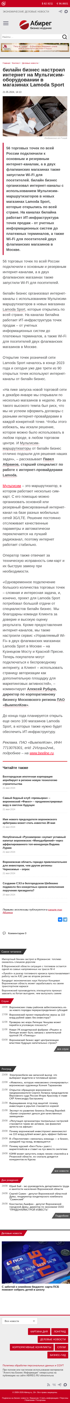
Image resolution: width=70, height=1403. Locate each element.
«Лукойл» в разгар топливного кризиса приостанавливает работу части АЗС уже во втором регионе (36, 975)
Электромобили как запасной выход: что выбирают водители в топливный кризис (33, 1076)
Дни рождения (9, 1180)
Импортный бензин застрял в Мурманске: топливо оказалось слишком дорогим (31, 960)
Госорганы (41, 1400)
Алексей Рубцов (41, 689)
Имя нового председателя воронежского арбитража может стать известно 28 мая (30, 821)
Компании (29, 1400)
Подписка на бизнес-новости (15, 1398)
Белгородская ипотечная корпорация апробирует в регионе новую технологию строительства (30, 780)
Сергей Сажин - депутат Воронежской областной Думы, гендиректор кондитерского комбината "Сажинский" (38, 1196)
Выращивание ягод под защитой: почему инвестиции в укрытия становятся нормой (34, 1104)
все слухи (63, 1048)
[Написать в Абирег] (66, 11)
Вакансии (34, 1398)
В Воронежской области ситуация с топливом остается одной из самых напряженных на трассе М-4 (34, 967)
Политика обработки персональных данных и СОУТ (33, 1365)
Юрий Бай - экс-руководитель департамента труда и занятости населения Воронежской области (39, 1187)
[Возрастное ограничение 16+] (3, 4)
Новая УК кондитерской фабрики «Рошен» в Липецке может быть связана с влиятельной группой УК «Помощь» (35, 1032)
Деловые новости (11, 1233)
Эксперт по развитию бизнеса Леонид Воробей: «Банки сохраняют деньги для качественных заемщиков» (37, 1113)
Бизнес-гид (58, 1355)
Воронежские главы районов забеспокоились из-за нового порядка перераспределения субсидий (38, 1008)
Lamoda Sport (14, 309)
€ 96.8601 (62, 3)
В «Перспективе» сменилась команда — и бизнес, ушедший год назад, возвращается (39, 1140)
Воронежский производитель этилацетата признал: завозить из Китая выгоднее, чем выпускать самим (32, 992)
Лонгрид (6, 1068)
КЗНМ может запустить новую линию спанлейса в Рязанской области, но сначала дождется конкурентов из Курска (38, 1156)
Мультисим (12, 486)
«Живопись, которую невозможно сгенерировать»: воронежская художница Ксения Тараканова (39, 1084)
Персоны (64, 1398)
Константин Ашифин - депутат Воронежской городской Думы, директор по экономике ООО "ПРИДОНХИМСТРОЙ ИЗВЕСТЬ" (36, 1207)
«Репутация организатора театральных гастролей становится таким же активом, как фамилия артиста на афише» (38, 1123)
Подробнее (62, 1215)
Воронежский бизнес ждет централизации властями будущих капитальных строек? (34, 1041)
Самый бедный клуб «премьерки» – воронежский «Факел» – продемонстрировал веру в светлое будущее (32, 801)
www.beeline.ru (42, 753)
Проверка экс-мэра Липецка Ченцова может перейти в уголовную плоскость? (35, 1023)
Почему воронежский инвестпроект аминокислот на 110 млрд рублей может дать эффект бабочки (38, 1133)
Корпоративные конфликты (31, 1347)
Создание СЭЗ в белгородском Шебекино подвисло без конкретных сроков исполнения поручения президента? (33, 887)
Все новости (12, 1321)
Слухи (5, 1001)
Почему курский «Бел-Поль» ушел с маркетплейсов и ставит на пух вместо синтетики (38, 1147)
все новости (62, 1170)
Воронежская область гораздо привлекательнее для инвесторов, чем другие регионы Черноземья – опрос (35, 865)
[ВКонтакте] (60, 919)
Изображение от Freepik (56, 138)
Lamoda (9, 475)
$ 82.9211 (47, 3)
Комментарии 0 (17, 933)
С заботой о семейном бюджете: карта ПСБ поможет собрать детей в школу (30, 1288)
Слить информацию (49, 1398)
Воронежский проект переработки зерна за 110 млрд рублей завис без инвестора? (37, 1016)
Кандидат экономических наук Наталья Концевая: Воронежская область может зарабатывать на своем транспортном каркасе (33, 983)
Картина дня (39, 1331)
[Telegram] (65, 919)
